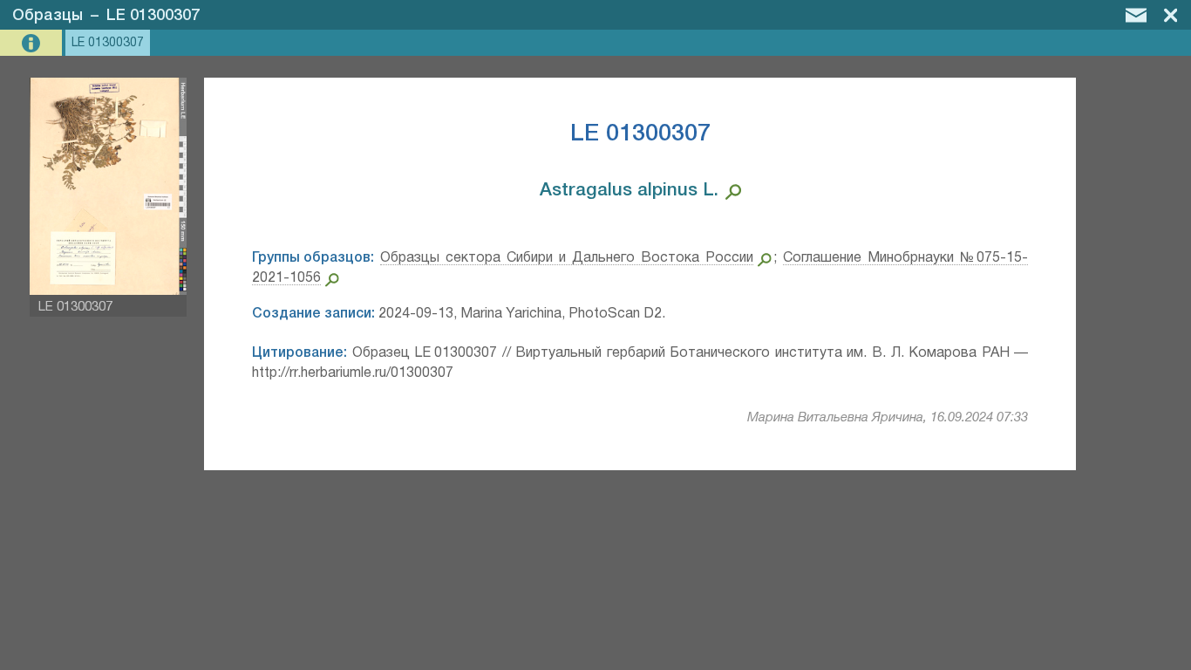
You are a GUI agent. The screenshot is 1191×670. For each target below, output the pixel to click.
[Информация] (32, 43)
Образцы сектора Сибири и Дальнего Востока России (566, 258)
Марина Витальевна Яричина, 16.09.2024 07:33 (887, 418)
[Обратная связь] (1136, 15)
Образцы (47, 16)
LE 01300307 (153, 16)
